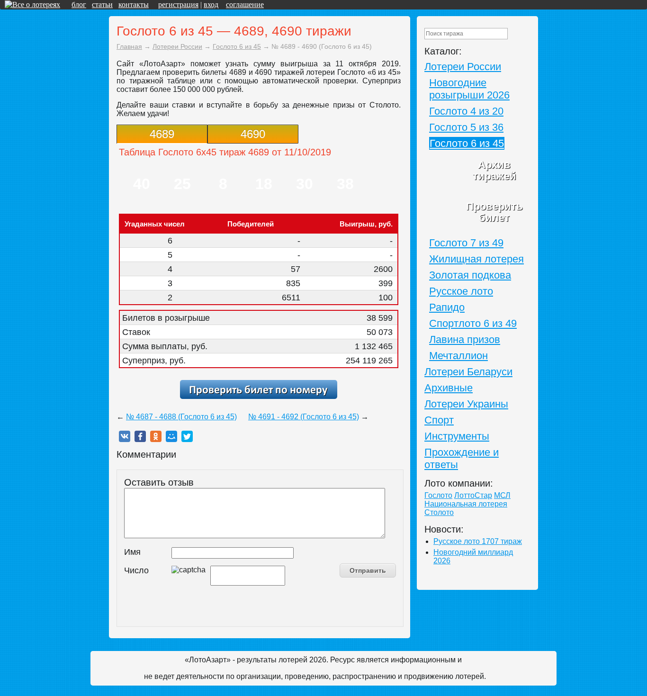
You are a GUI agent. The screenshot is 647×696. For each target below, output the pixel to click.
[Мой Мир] (171, 436)
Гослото (438, 495)
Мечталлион (458, 356)
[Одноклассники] (156, 436)
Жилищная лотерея (476, 259)
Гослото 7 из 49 (466, 243)
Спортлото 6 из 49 (473, 323)
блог (79, 4)
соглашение (245, 4)
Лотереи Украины (466, 404)
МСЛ (502, 495)
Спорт (439, 420)
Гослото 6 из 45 (467, 143)
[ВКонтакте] (124, 436)
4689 (162, 133)
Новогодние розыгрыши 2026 (469, 89)
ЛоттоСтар (473, 495)
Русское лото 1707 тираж (477, 541)
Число (136, 570)
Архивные (448, 388)
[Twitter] (187, 436)
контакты (133, 4)
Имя (132, 552)
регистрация (178, 4)
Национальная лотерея (465, 504)
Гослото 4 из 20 (466, 111)
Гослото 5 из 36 (466, 127)
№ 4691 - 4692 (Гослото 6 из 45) (303, 417)
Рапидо (447, 307)
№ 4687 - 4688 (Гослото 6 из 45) (181, 417)
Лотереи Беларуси (468, 372)
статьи (102, 4)
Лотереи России (462, 66)
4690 (253, 133)
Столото (439, 512)
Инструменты (456, 436)
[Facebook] (140, 436)
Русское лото (461, 291)
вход (211, 4)
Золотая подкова (470, 275)
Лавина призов (464, 339)
